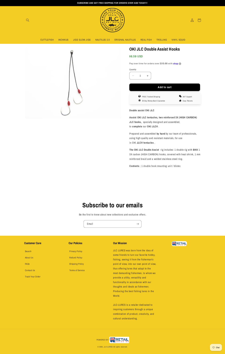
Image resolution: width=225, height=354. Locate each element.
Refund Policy (75, 257)
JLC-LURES (108, 347)
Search (28, 251)
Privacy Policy (75, 251)
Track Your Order (33, 276)
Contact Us (30, 270)
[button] (27, 20)
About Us (29, 257)
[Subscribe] (137, 224)
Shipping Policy (76, 263)
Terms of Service (77, 270)
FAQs (27, 263)
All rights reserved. (120, 347)
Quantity (132, 69)
